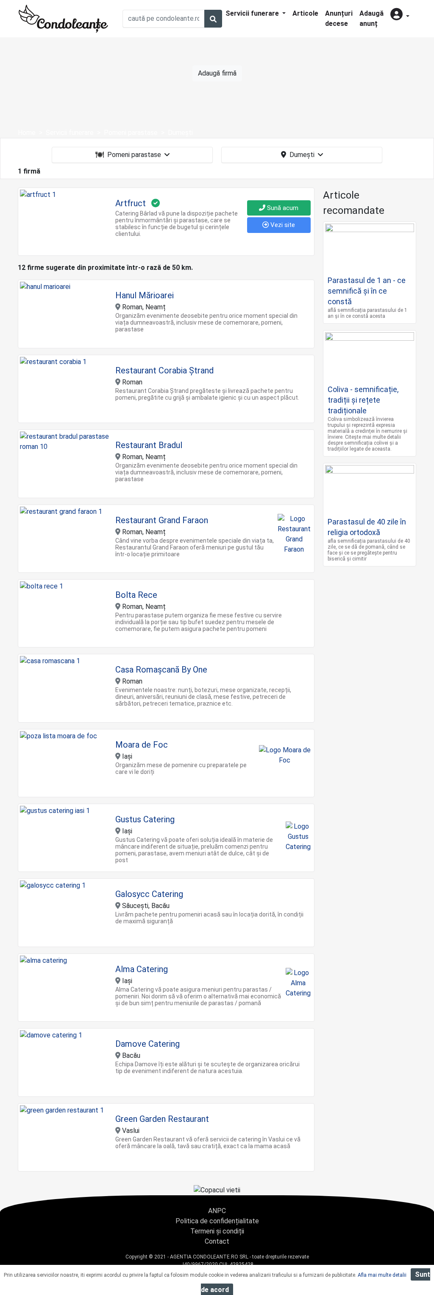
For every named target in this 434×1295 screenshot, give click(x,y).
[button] (400, 15)
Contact (217, 1241)
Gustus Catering (145, 819)
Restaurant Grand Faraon (161, 520)
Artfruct (130, 203)
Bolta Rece (136, 595)
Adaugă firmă (217, 73)
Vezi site (282, 225)
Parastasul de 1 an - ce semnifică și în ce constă (367, 291)
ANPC (217, 1211)
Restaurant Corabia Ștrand (164, 370)
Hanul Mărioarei (144, 295)
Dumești (302, 155)
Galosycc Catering (149, 894)
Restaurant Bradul (148, 445)
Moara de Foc (141, 745)
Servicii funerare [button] (253, 13)
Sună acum (281, 208)
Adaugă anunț (371, 18)
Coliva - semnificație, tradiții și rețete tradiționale (363, 400)
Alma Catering (141, 969)
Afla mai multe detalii (382, 1275)
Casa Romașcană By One (161, 669)
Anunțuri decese (339, 18)
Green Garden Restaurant (162, 1119)
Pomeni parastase (134, 155)
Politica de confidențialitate (217, 1221)
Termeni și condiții (217, 1231)
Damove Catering (147, 1044)
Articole (305, 13)
